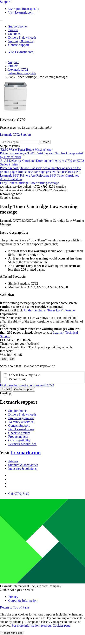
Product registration (21, 418)
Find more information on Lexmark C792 (27, 385)
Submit (6, 389)
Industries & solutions (22, 468)
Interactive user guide (22, 73)
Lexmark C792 (18, 69)
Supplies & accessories (23, 465)
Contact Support (19, 425)
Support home (17, 410)
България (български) (23, 8)
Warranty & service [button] (20, 41)
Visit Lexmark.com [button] (20, 12)
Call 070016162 (18, 493)
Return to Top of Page (14, 607)
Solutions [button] (14, 34)
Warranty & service (20, 422)
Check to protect (19, 433)
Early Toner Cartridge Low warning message (29, 183)
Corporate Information (22, 600)
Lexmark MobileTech (22, 444)
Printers (13, 66)
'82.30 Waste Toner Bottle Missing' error (26, 149)
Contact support (23, 389)
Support (13, 62)
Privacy (13, 596)
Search (45, 142)
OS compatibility (19, 440)
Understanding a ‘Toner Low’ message (49, 310)
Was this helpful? (11, 354)
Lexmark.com (26, 452)
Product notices (18, 436)
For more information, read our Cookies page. (41, 625)
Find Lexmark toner (21, 429)
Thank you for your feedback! (19, 343)
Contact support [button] (18, 45)
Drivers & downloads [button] (22, 37)
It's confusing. (17, 379)
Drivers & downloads (22, 414)
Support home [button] (17, 26)
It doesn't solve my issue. (24, 375)
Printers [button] (13, 30)
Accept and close (12, 632)
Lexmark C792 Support (15, 134)
